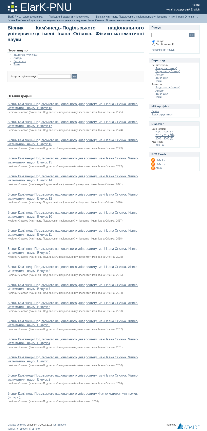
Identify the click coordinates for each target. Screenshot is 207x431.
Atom (158, 167)
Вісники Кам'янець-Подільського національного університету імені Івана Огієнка (145, 16)
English (195, 9)
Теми (17, 64)
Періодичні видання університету (69, 16)
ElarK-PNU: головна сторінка (24, 16)
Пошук (160, 41)
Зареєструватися (161, 114)
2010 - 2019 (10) (164, 135)
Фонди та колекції (166, 68)
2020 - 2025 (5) (164, 132)
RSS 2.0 (160, 163)
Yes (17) (160, 144)
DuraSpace (59, 424)
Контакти (12, 428)
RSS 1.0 (160, 159)
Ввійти (196, 4)
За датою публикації (26, 54)
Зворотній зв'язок (30, 428)
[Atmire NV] (188, 427)
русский (185, 9)
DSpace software (16, 424)
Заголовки (20, 61)
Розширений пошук (162, 49)
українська (173, 9)
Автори (18, 58)
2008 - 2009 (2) (164, 138)
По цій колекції (165, 44)
